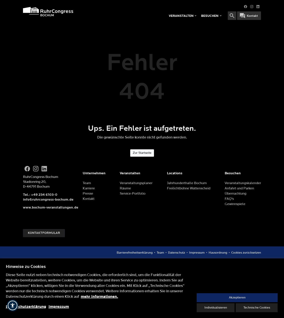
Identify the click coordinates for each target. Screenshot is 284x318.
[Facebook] (245, 6)
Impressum (58, 306)
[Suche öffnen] (232, 15)
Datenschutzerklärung (26, 306)
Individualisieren (215, 307)
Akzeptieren (237, 297)
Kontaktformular (44, 233)
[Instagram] (252, 6)
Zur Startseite (142, 153)
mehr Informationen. (99, 296)
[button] (12, 305)
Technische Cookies (256, 307)
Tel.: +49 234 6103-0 (40, 195)
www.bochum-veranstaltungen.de (50, 207)
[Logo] (73, 11)
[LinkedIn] (258, 6)
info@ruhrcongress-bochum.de (48, 199)
